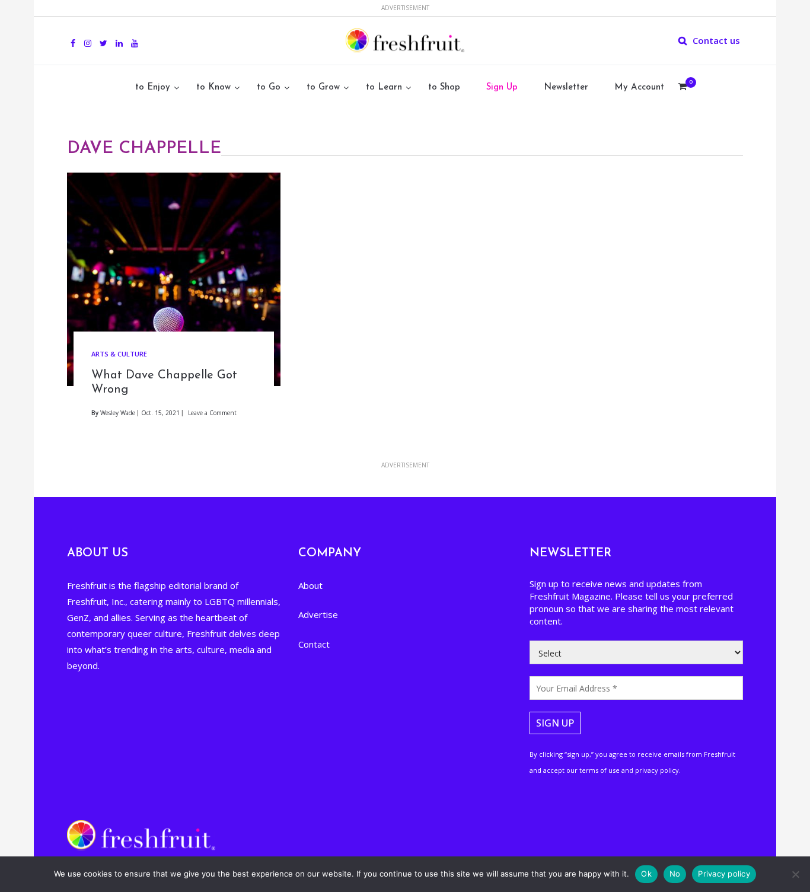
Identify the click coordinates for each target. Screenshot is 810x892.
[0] (682, 88)
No (675, 873)
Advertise (318, 614)
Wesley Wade (117, 413)
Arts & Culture (119, 354)
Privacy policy (724, 873)
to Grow (323, 87)
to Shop (444, 87)
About (310, 585)
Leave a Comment (212, 413)
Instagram (87, 37)
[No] (795, 874)
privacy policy (657, 770)
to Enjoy (152, 87)
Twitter (103, 37)
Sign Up (502, 87)
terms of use (599, 770)
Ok (646, 873)
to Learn (384, 87)
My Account (639, 87)
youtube (134, 37)
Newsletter (566, 87)
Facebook (73, 37)
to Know (213, 87)
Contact (314, 644)
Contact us (716, 40)
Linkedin (119, 37)
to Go (268, 87)
